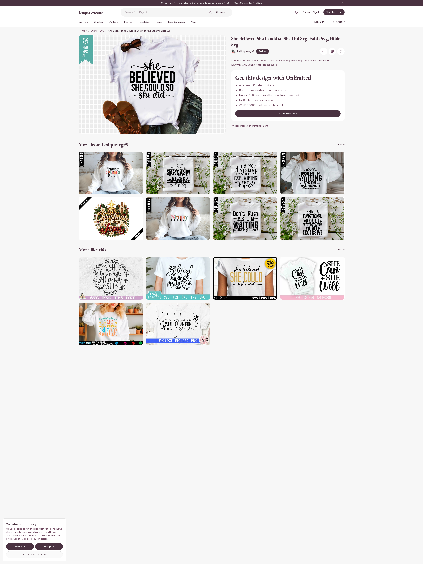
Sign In (316, 12)
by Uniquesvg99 (245, 51)
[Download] (131, 156)
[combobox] (166, 12)
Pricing (306, 12)
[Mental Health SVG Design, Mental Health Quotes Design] (111, 324)
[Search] (210, 12)
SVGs (103, 30)
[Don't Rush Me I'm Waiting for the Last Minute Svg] (245, 218)
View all (341, 144)
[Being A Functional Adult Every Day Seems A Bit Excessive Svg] (312, 218)
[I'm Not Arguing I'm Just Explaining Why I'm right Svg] (245, 173)
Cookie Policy (29, 538)
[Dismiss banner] (343, 3)
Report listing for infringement (251, 125)
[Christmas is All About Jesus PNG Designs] (111, 218)
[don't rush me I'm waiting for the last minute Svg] (312, 173)
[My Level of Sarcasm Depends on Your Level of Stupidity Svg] (178, 173)
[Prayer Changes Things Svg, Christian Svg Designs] (111, 173)
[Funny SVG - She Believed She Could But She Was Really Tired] (178, 278)
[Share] (323, 51)
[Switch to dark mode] (296, 12)
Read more (270, 64)
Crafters (92, 30)
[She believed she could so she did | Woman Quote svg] (245, 278)
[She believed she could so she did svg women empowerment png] (111, 278)
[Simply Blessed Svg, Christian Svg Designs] (178, 218)
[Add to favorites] (341, 51)
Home (82, 30)
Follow (262, 51)
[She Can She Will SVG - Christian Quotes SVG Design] (312, 278)
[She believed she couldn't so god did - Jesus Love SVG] (178, 324)
